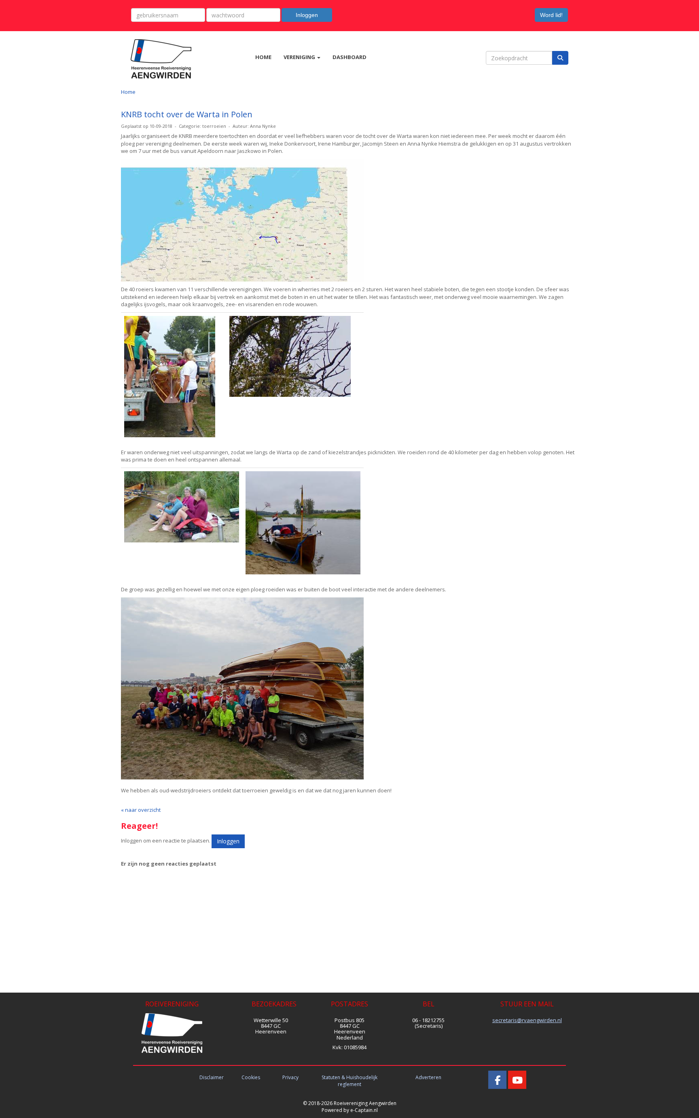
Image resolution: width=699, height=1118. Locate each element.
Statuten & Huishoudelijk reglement (349, 1081)
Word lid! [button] (551, 15)
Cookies (250, 1077)
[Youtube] (517, 1081)
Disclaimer (211, 1077)
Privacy (290, 1077)
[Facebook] (497, 1081)
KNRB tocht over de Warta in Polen (186, 114)
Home (128, 91)
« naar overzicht (141, 809)
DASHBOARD (349, 57)
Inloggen (307, 15)
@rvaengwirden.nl (527, 1020)
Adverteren (428, 1077)
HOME (263, 57)
